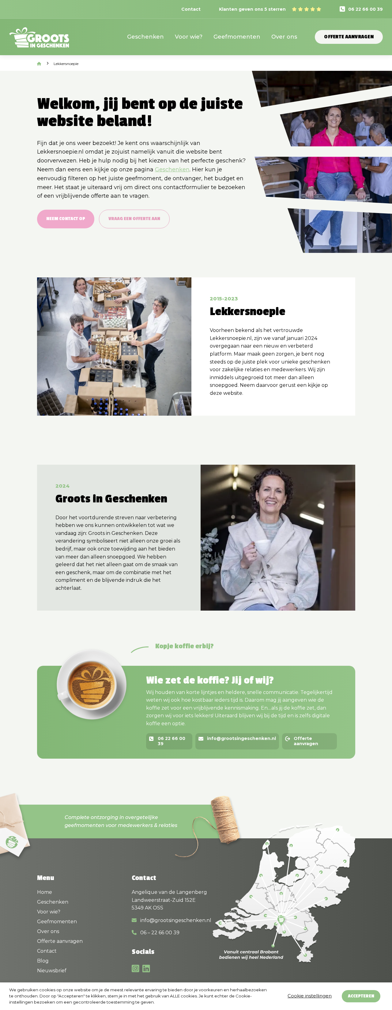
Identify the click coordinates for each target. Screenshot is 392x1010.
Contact (191, 9)
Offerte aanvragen (349, 37)
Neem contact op (65, 218)
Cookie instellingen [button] (310, 996)
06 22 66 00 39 (365, 9)
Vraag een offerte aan (134, 218)
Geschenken (145, 36)
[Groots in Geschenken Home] (39, 41)
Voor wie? (188, 36)
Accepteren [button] (361, 996)
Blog (43, 961)
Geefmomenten (236, 36)
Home (44, 892)
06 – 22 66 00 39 (159, 933)
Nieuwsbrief (51, 971)
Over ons (284, 36)
